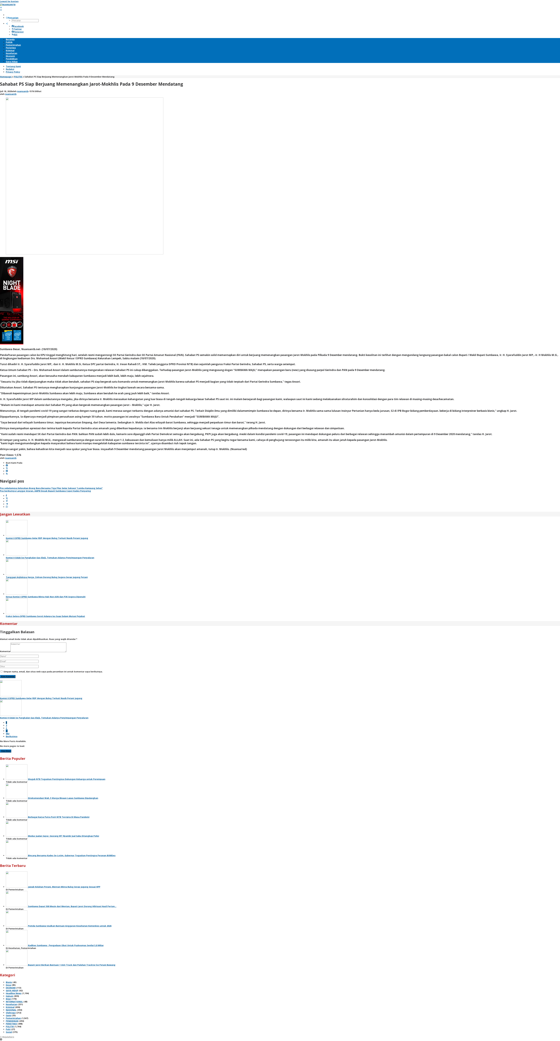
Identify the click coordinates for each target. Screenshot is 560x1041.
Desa (8, 985)
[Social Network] (7, 23)
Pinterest (19, 31)
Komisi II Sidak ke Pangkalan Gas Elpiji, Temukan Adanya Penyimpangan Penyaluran (50, 557)
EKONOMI (11, 987)
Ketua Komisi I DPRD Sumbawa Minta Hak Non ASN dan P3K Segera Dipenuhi (45, 596)
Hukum (9, 996)
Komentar (5, 651)
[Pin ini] (7, 501)
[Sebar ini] (6, 495)
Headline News (13, 993)
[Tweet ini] (7, 498)
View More (5, 751)
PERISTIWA (11, 1023)
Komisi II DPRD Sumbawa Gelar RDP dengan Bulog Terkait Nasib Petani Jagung (47, 538)
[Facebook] (7, 465)
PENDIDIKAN (12, 1021)
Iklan (8, 998)
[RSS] (7, 473)
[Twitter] (7, 468)
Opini (8, 1015)
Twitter (18, 29)
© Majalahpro (7, 1036)
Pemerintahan (13, 1018)
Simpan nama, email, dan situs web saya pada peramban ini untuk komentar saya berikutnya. (53, 671)
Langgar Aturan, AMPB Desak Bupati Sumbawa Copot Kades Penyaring (45, 491)
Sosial (9, 1032)
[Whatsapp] (7, 506)
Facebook (19, 26)
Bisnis (9, 982)
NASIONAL (11, 1010)
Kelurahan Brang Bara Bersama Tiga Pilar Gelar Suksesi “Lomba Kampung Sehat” (51, 488)
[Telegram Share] (7, 504)
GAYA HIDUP (12, 990)
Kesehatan (11, 1004)
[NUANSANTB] (7, 4)
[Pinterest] (7, 471)
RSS (15, 34)
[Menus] (1, 7)
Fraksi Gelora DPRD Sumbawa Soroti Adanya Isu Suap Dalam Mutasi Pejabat (45, 616)
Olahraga (11, 1012)
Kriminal (10, 1007)
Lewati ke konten (9, 1)
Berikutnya (11, 736)
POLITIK (10, 1026)
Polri (8, 1029)
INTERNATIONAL (14, 1001)
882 (7, 733)
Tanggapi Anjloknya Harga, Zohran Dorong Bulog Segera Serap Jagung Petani (47, 577)
